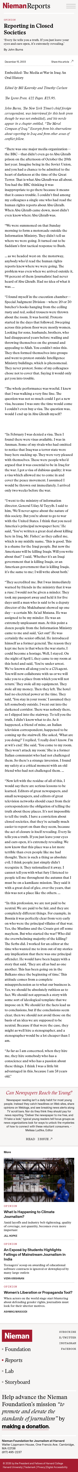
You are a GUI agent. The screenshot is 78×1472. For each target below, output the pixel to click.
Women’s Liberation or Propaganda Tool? (38, 1292)
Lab (9, 1371)
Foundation (18, 1349)
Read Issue (37, 1138)
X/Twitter (67, 1337)
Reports (14, 1360)
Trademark (30, 1467)
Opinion (10, 19)
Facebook (68, 1349)
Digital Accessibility (56, 1467)
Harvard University (12, 1467)
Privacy (41, 1467)
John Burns (15, 49)
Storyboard (17, 1382)
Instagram (67, 1343)
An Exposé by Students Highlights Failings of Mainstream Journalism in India (35, 1254)
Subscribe (67, 1332)
